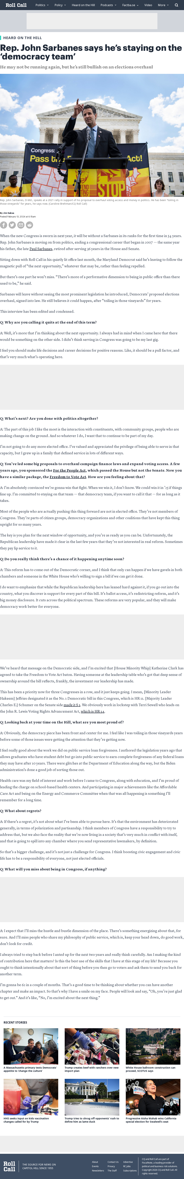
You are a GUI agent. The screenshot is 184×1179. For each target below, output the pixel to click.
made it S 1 (72, 705)
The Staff (112, 1170)
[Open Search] (176, 5)
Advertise (128, 1162)
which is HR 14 (92, 712)
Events (95, 1166)
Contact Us (113, 1162)
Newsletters (98, 1170)
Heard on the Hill (22, 37)
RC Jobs (127, 1166)
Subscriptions (130, 1170)
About (95, 1162)
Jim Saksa (8, 213)
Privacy (111, 1166)
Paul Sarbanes (40, 249)
